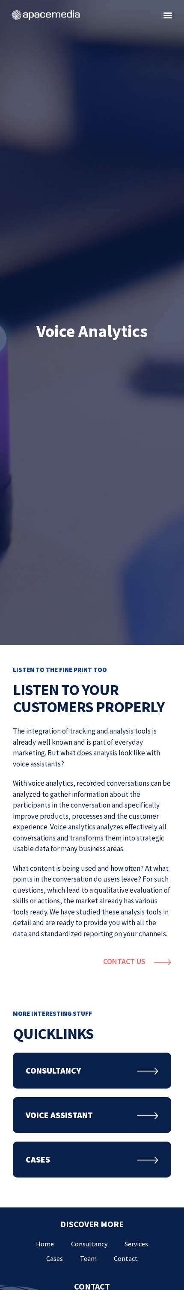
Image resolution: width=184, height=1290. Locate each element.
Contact (126, 1258)
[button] (167, 15)
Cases (54, 1258)
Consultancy (89, 1244)
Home (45, 1244)
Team (88, 1258)
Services (136, 1244)
